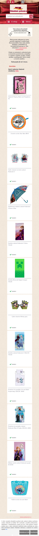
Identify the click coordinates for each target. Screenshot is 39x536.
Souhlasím (34, 532)
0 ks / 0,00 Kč (28, 2)
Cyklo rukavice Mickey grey (19, 316)
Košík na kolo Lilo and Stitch (20, 499)
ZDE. (17, 71)
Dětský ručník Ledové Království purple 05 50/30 (19, 463)
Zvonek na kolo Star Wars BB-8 (20, 133)
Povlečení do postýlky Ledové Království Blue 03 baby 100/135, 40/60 (19, 427)
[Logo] (18, 8)
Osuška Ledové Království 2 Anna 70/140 (17, 244)
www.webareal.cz (25, 517)
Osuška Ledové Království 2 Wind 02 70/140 (18, 353)
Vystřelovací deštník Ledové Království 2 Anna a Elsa (19, 207)
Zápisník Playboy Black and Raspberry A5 (19, 97)
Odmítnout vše (24, 532)
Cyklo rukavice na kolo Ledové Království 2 (17, 170)
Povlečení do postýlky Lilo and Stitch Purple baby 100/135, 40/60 (18, 390)
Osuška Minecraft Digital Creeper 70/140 (17, 280)
